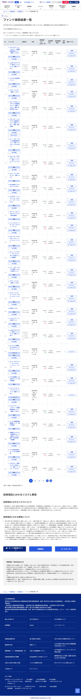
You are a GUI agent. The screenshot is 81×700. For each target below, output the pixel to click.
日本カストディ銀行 (41, 681)
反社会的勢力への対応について (38, 657)
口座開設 (65, 2)
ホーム (5, 11)
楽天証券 (9, 688)
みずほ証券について (29, 2)
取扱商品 (29, 6)
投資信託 (20, 11)
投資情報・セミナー (51, 6)
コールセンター (66, 549)
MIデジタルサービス (56, 681)
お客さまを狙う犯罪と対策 (12, 663)
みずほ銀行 (29, 679)
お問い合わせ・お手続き (63, 6)
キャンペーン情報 (18, 6)
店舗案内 (74, 6)
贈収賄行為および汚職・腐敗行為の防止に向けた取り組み (65, 657)
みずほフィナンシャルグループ (14, 679)
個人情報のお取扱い (35, 639)
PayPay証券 (53, 686)
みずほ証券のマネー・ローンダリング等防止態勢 (65, 651)
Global (32, 625)
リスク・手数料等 (46, 2)
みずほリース (11, 683)
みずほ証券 (52, 679)
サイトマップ (33, 669)
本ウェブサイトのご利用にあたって (64, 663)
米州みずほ (28, 681)
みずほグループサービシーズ (23, 688)
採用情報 (7, 625)
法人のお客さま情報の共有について (64, 639)
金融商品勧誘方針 (10, 639)
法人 (21, 2)
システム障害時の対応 (36, 663)
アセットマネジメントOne (15, 681)
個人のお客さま (9, 619)
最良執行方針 (8, 645)
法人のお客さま (34, 619)
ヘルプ (77, 691)
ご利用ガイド (8, 669)
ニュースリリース (59, 625)
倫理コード (33, 645)
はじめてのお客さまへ (7, 6)
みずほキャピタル (30, 686)
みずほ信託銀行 (40, 679)
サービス (40, 6)
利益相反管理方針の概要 (12, 657)
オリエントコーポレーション (13, 686)
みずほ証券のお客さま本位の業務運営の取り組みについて (65, 645)
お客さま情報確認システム (37, 651)
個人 (17, 2)
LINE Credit (42, 686)
